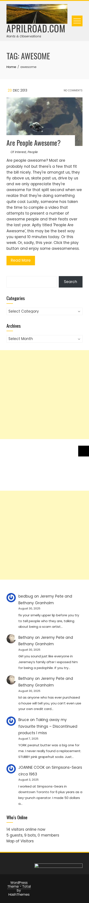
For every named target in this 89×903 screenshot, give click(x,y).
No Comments (73, 90)
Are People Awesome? (33, 143)
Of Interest (18, 152)
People (33, 152)
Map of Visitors (20, 841)
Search (70, 281)
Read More (21, 260)
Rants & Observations (23, 36)
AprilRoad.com (35, 28)
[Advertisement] (44, 394)
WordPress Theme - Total (19, 884)
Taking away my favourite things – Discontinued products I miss (47, 726)
